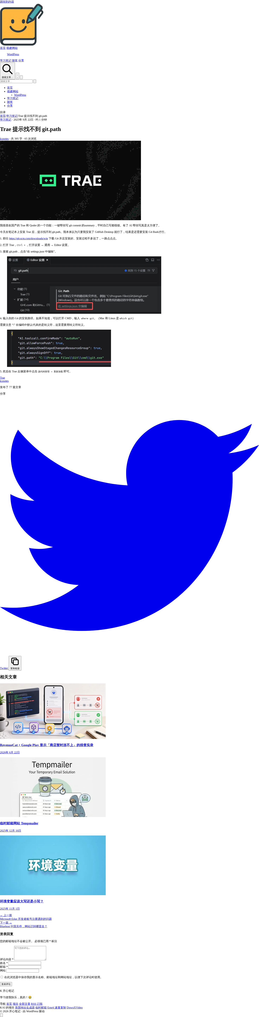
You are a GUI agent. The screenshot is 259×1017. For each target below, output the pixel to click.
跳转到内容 (7, 1)
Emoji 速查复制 (56, 1007)
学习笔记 (5, 60)
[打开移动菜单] (21, 77)
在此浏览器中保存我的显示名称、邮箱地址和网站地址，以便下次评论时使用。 (53, 977)
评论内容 (6, 959)
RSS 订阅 (36, 1003)
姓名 (4, 963)
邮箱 (4, 966)
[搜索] (34, 81)
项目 (15, 1003)
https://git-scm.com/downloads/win (28, 238)
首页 (3, 47)
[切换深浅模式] (17, 76)
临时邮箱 (41, 1007)
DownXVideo (75, 1007)
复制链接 (15, 668)
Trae (2, 377)
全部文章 (24, 1003)
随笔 (15, 60)
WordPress (13, 54)
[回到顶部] (1, 1015)
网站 (3, 970)
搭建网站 (12, 47)
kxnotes (4, 138)
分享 (21, 60)
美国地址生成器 (25, 1007)
